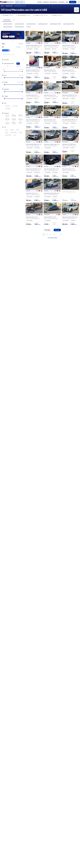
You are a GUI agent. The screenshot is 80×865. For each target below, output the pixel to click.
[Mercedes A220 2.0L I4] (52, 117)
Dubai (6, 129)
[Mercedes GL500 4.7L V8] (70, 166)
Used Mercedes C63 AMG (68, 23)
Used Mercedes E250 (19, 26)
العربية (17, 2)
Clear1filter (21, 43)
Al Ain (15, 135)
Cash (8, 66)
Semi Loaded (15, 105)
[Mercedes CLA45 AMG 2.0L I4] (34, 117)
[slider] (4, 71)
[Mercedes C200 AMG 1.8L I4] (70, 142)
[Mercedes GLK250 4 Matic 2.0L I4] (70, 117)
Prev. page (47, 230)
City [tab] (14, 19)
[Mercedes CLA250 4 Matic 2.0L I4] (52, 142)
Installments (46, 2)
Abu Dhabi (12, 129)
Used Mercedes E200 (7, 26)
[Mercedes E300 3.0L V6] (52, 214)
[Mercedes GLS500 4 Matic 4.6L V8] (52, 190)
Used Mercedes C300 (42, 23)
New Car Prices (53, 2)
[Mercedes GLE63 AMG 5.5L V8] (34, 166)
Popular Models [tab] (7, 19)
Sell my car (72, 2)
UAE (22, 2)
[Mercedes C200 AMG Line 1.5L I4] (34, 43)
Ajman (17, 129)
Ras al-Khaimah (13, 132)
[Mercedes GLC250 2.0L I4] (70, 190)
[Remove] (8, 50)
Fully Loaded (8, 108)
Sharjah (20, 132)
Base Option (8, 105)
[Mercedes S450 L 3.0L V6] (70, 43)
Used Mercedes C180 (7, 23)
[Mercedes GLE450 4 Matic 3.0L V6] (70, 214)
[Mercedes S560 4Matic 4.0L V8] (34, 142)
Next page (57, 230)
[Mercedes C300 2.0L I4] (52, 68)
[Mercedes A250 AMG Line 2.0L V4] (70, 93)
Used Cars (39, 2)
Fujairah (6, 132)
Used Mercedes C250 (31, 23)
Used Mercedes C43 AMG (55, 23)
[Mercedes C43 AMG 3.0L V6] (34, 68)
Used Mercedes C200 (19, 23)
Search (29, 26)
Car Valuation (61, 2)
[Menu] (78, 2)
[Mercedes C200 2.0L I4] (70, 68)
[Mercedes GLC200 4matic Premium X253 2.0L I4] (52, 43)
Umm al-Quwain (8, 135)
